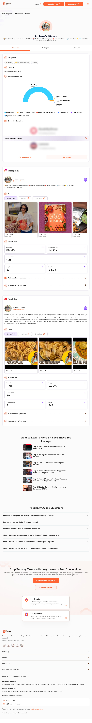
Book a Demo (72, 4)
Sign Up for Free (52, 4)
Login (37, 4)
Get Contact (67, 157)
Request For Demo (44, 580)
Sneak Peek (44, 587)
